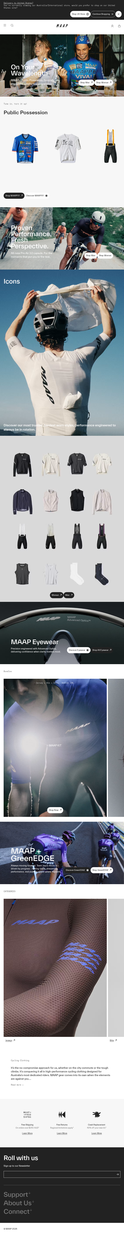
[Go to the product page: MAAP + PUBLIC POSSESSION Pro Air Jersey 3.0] (25, 148)
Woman (55, 595)
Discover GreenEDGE (75, 870)
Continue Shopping (101, 14)
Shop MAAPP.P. (12, 195)
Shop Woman (102, 82)
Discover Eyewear (77, 650)
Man (67, 595)
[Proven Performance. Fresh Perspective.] (62, 238)
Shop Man (85, 82)
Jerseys (8, 1040)
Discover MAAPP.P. (35, 195)
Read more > (17, 1085)
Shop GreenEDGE (100, 870)
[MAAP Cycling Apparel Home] (62, 26)
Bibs (112, 1040)
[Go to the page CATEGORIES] (55, 968)
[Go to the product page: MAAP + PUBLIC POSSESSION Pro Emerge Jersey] (67, 148)
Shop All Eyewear (100, 650)
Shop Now (54, 810)
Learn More (27, 1133)
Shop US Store (78, 14)
